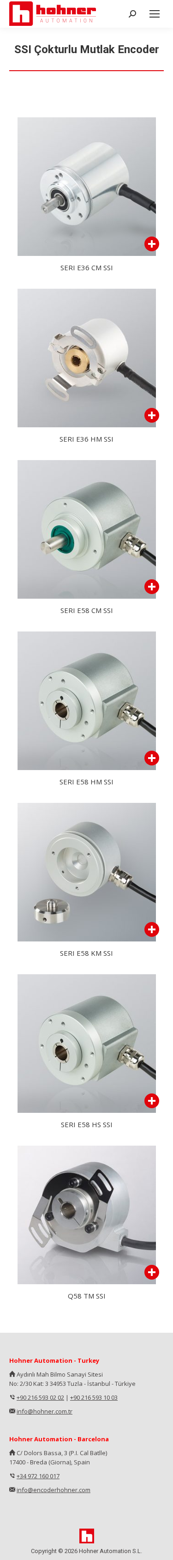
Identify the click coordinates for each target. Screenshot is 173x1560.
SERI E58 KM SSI (86, 953)
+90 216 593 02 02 (40, 1397)
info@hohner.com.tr (44, 1411)
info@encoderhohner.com (53, 1490)
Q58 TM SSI (87, 1295)
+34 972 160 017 (38, 1476)
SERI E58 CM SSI (86, 610)
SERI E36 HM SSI (86, 438)
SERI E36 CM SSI (86, 267)
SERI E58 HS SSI (87, 1124)
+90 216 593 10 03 (94, 1397)
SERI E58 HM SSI (86, 781)
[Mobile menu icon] (154, 14)
